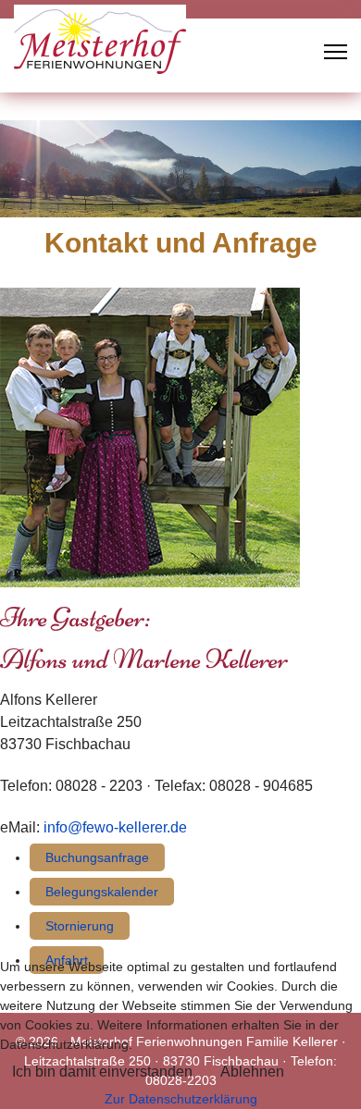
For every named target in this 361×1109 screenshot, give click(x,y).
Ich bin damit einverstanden (102, 1071)
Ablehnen (252, 1071)
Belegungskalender (101, 891)
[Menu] (335, 52)
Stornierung (79, 925)
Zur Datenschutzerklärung (181, 1098)
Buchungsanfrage (97, 857)
